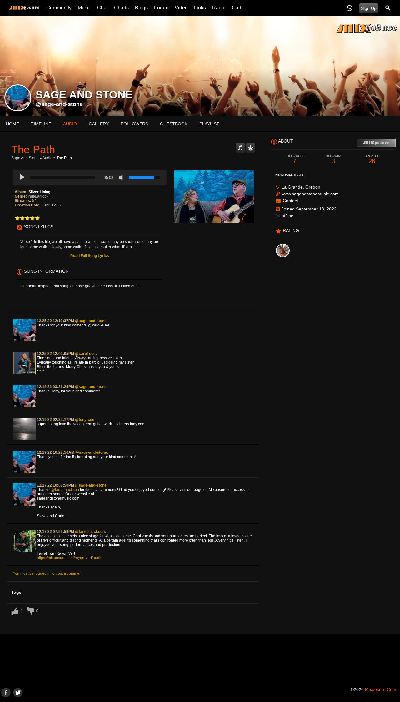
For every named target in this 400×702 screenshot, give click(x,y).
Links (200, 7)
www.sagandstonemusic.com (310, 193)
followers (134, 123)
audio (70, 123)
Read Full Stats (289, 174)
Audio (47, 158)
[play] (22, 177)
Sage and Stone (25, 158)
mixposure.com (380, 689)
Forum (161, 7)
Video (181, 7)
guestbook (174, 123)
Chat (102, 7)
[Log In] (349, 7)
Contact (290, 200)
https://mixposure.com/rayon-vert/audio (69, 558)
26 (372, 159)
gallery (99, 123)
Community (59, 7)
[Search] (388, 7)
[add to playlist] (240, 145)
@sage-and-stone (59, 104)
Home (12, 123)
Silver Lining (39, 192)
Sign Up (369, 8)
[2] (20, 217)
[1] (17, 217)
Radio (219, 7)
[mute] (122, 177)
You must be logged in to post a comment (47, 573)
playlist (209, 123)
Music (84, 7)
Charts (121, 7)
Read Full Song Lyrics (89, 256)
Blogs (141, 7)
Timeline (41, 123)
